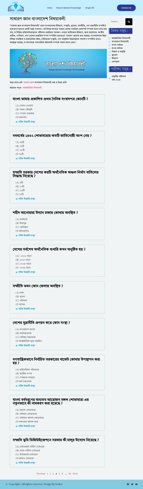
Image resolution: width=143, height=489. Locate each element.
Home (49, 8)
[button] (25, 122)
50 (69, 474)
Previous (41, 474)
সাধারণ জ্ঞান (28, 82)
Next (75, 474)
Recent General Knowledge (68, 8)
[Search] (128, 21)
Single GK (89, 8)
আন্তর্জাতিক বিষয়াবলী (32, 88)
